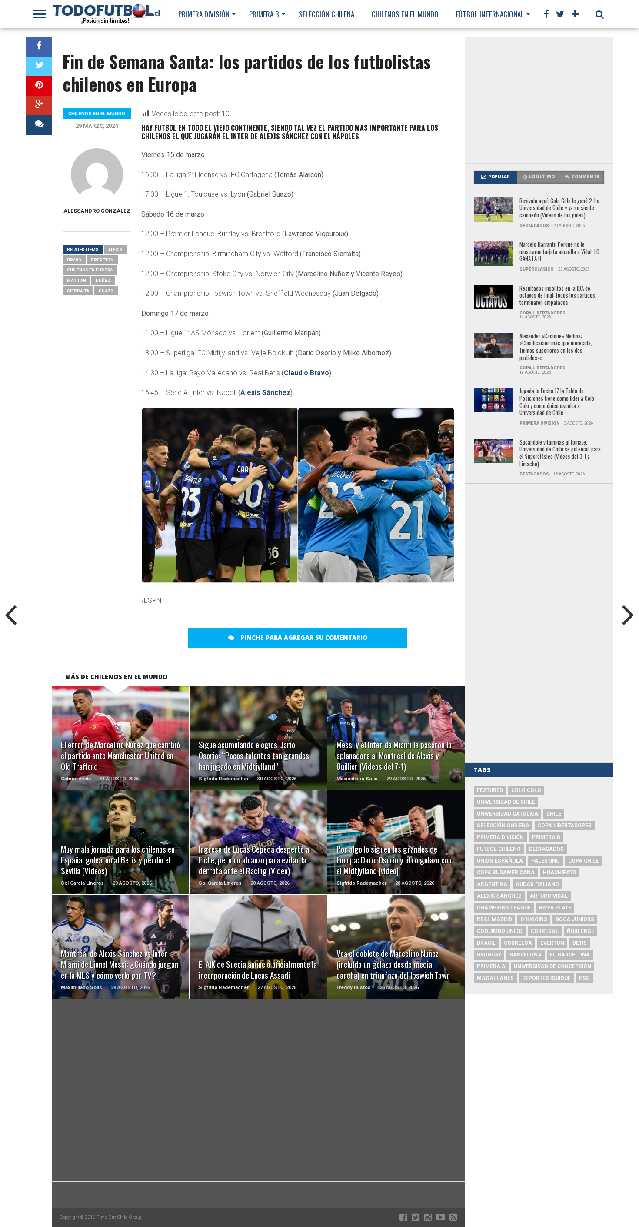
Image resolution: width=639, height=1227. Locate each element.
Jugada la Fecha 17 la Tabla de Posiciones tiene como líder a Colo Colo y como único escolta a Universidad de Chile (556, 402)
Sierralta (78, 290)
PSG (584, 978)
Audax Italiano (537, 884)
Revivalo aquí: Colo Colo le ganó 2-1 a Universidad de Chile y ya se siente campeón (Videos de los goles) (559, 208)
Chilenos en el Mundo (405, 14)
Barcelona (525, 955)
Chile (553, 814)
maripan (76, 280)
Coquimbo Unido (500, 931)
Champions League (504, 908)
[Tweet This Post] (39, 66)
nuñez (103, 280)
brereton (102, 259)
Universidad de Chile (506, 802)
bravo (74, 259)
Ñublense (580, 931)
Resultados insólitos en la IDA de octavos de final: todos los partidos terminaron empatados (557, 296)
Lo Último (542, 177)
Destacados (546, 849)
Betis (579, 943)
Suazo (106, 290)
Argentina (492, 884)
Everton (552, 943)
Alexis (115, 249)
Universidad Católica (507, 814)
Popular (499, 177)
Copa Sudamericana (506, 872)
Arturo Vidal (549, 896)
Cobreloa (518, 943)
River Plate (555, 908)
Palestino (545, 861)
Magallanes (495, 978)
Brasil (486, 943)
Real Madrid (494, 919)
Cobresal (545, 931)
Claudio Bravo (306, 373)
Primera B (264, 14)
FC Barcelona (570, 955)
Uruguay (489, 955)
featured (490, 790)
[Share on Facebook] (39, 47)
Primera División (204, 14)
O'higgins (533, 919)
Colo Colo (526, 790)
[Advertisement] (539, 100)
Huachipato (559, 872)
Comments (585, 177)
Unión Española (500, 861)
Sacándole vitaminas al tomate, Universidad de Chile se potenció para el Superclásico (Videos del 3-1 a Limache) (560, 453)
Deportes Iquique (546, 978)
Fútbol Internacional (490, 14)
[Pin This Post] (39, 86)
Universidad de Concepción (552, 966)
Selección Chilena (326, 14)
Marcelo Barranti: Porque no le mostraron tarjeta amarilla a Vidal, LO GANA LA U (559, 252)
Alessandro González (96, 210)
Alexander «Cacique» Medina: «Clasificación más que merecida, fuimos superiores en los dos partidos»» (555, 347)
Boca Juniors (575, 919)
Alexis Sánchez (265, 392)
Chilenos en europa (90, 269)
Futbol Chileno (499, 849)
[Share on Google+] (39, 105)
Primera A (491, 966)
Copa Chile (583, 861)
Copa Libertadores (565, 825)
